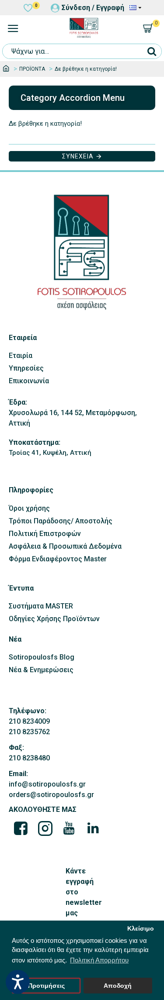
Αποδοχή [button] (118, 986)
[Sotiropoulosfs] (21, 828)
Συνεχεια (78, 156)
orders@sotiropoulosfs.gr (51, 794)
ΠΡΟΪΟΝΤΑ (32, 69)
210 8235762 (29, 732)
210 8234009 (29, 721)
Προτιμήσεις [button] (46, 986)
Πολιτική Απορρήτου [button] (99, 960)
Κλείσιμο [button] (140, 928)
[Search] (151, 51)
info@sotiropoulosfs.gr (47, 784)
